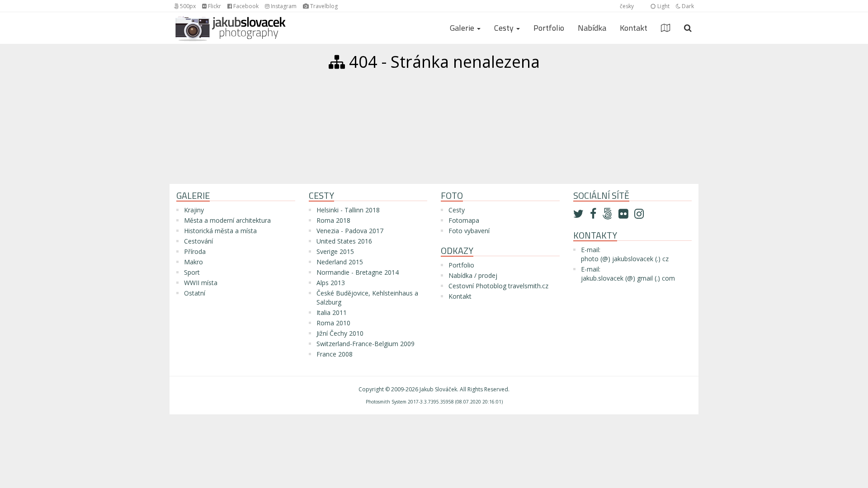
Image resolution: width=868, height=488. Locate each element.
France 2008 (334, 354)
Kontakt (633, 28)
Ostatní (194, 293)
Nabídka (592, 28)
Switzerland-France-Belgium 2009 (365, 343)
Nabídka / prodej (472, 275)
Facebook (245, 6)
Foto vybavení (469, 230)
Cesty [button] (504, 28)
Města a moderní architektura (227, 220)
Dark (687, 6)
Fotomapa (463, 220)
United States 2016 (344, 241)
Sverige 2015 (335, 251)
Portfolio (548, 28)
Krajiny (194, 210)
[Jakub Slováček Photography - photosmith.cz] (230, 23)
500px (187, 6)
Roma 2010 (333, 323)
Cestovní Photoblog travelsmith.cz (498, 286)
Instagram (283, 6)
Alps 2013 (330, 282)
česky (627, 6)
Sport (192, 272)
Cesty (456, 210)
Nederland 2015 (339, 262)
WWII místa (200, 282)
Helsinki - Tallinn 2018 (348, 210)
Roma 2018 (333, 220)
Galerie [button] (463, 28)
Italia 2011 (331, 312)
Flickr (214, 6)
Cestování (198, 241)
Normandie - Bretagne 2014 (357, 272)
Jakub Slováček (438, 389)
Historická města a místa (220, 230)
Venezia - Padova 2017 (349, 230)
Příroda (195, 251)
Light (663, 6)
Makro (193, 262)
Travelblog (323, 6)
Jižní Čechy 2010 (339, 333)
